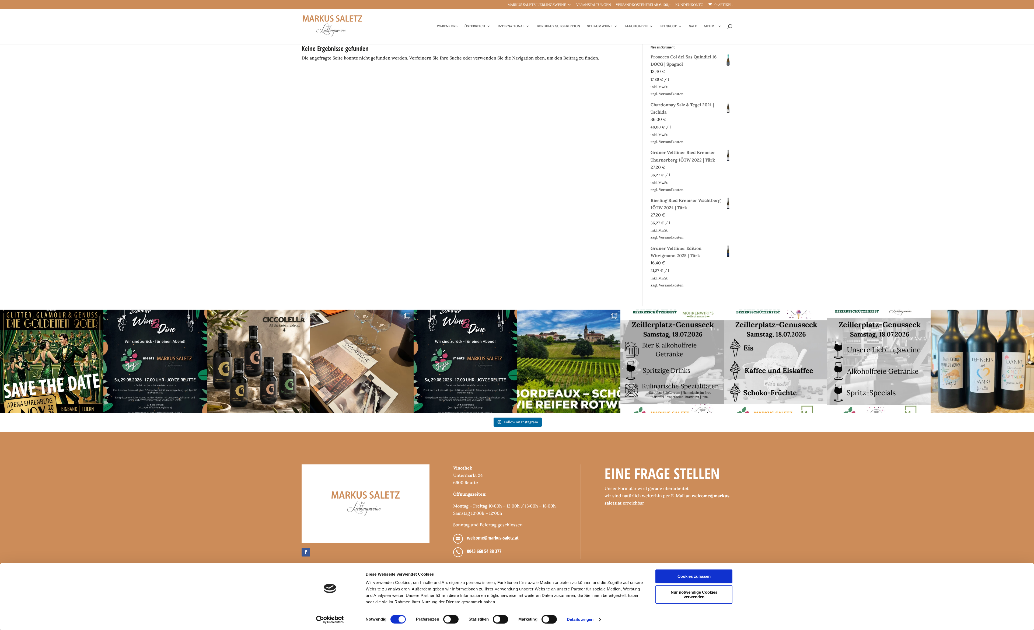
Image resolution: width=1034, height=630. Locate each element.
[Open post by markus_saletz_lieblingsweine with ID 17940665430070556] (465, 361)
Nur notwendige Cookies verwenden (694, 594)
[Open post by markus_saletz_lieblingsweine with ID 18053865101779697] (982, 361)
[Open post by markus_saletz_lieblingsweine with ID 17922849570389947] (672, 361)
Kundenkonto (689, 5)
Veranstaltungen (593, 5)
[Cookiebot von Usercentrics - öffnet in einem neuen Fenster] (330, 619)
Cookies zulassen (694, 576)
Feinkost (668, 26)
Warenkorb (447, 26)
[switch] (451, 619)
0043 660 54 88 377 (484, 551)
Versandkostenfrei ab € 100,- (643, 5)
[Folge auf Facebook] (306, 552)
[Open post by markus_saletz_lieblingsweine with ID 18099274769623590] (155, 361)
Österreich (474, 26)
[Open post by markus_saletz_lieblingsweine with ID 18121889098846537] (258, 361)
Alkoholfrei (636, 26)
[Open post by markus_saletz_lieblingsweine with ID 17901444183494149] (362, 361)
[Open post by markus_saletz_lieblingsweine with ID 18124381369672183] (879, 361)
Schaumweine (599, 26)
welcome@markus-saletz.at (493, 537)
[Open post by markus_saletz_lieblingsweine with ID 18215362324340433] (51, 361)
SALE (693, 26)
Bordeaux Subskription (558, 26)
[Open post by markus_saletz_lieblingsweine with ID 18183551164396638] (568, 361)
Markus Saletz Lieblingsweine (537, 5)
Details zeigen (580, 619)
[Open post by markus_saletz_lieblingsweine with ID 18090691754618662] (775, 361)
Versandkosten (671, 94)
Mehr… (710, 26)
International (511, 26)
